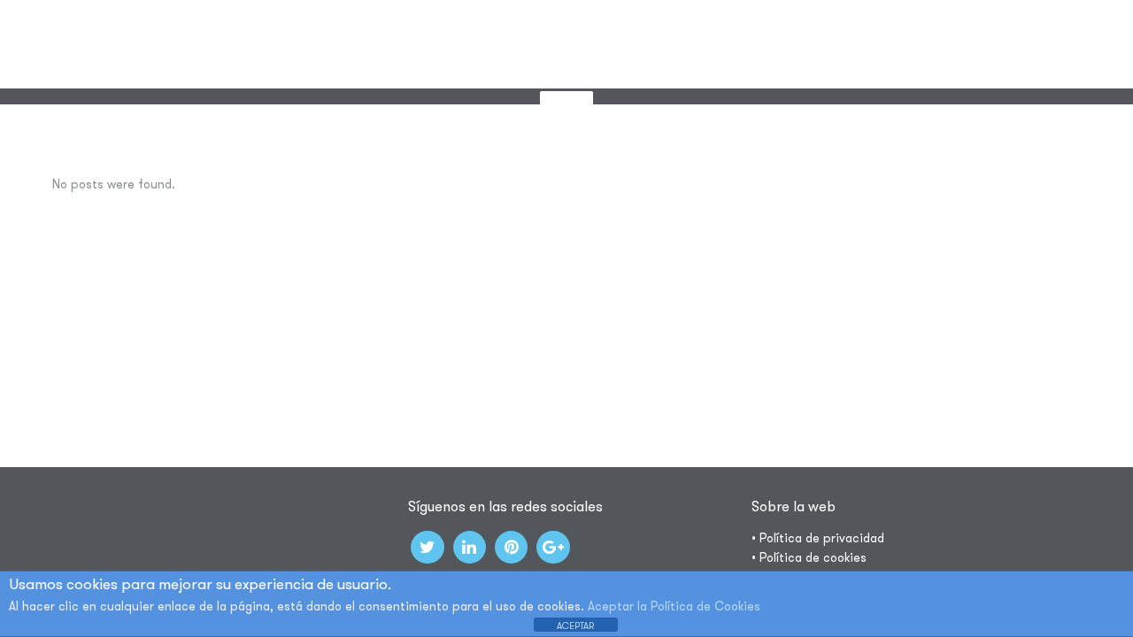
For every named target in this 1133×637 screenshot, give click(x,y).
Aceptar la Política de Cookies (674, 606)
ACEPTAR (575, 625)
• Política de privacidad (817, 538)
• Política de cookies (809, 557)
